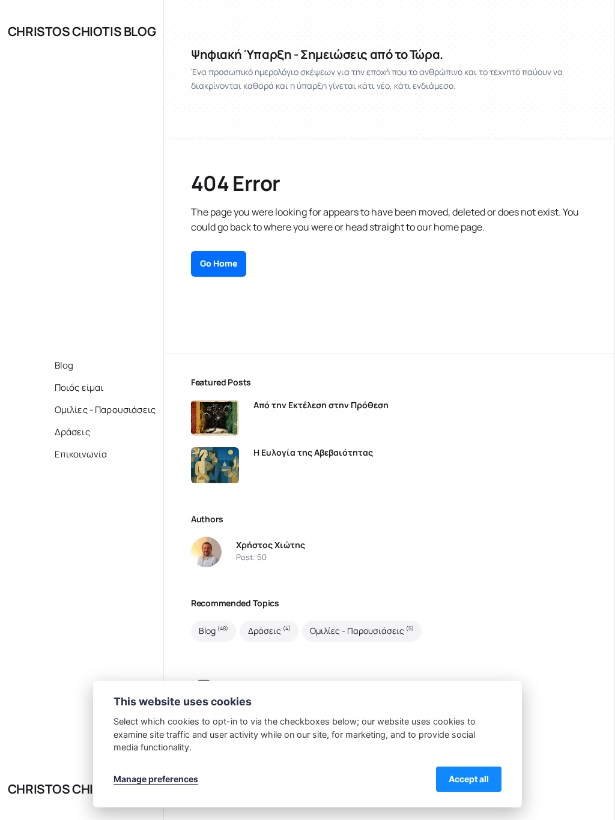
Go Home (219, 263)
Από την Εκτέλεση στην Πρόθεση (321, 405)
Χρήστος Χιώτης (270, 545)
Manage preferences (156, 779)
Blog (213, 630)
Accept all (469, 779)
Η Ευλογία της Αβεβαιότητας (313, 452)
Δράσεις (269, 630)
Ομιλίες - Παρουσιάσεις (362, 630)
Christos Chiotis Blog (82, 31)
